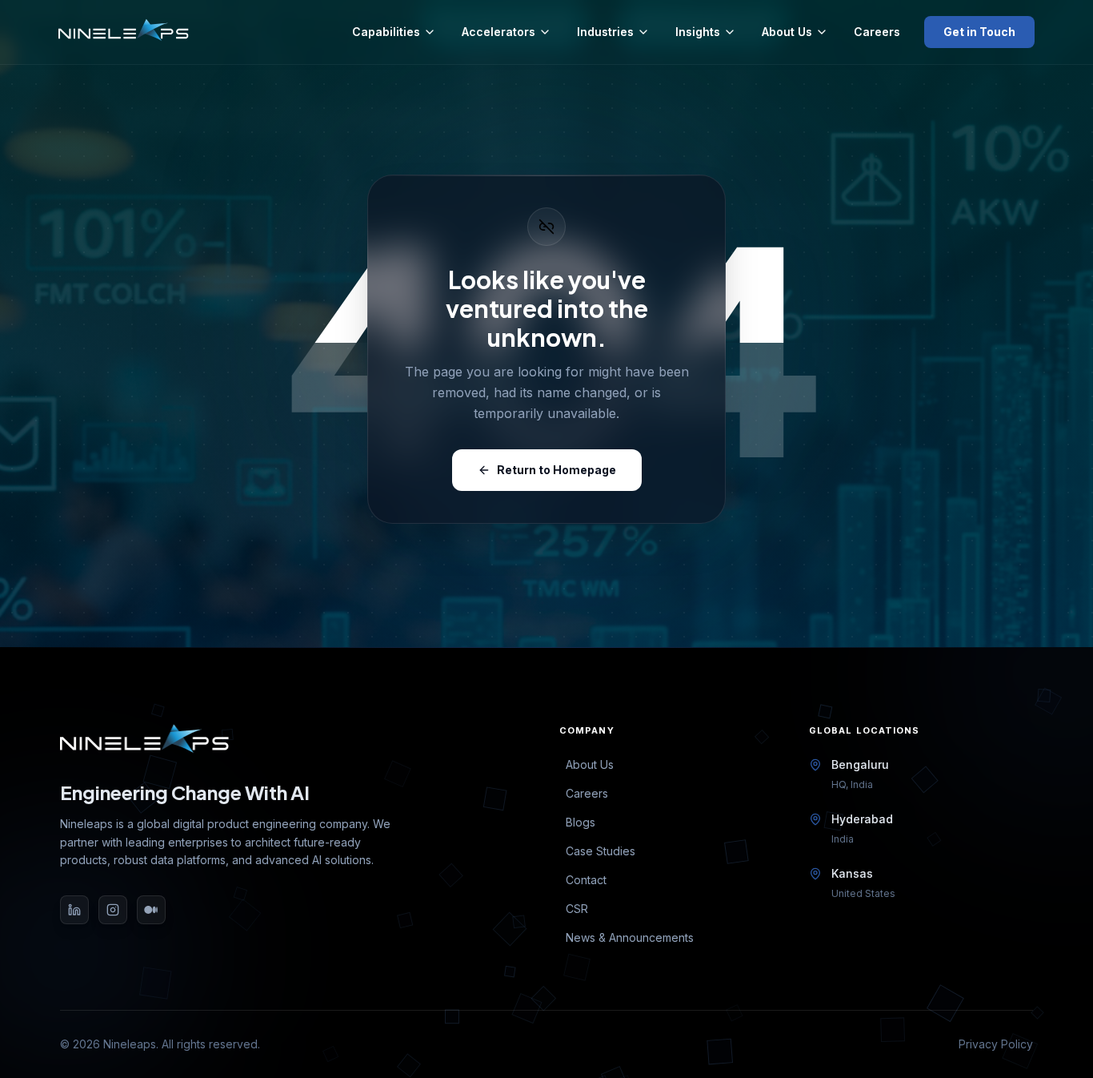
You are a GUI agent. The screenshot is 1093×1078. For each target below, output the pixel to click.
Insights (697, 31)
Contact (586, 880)
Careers (877, 31)
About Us (787, 31)
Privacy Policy (996, 1044)
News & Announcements (630, 937)
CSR (577, 908)
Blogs (580, 822)
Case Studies (600, 851)
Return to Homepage (556, 470)
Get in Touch (979, 31)
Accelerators (498, 31)
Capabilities (386, 31)
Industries (605, 31)
